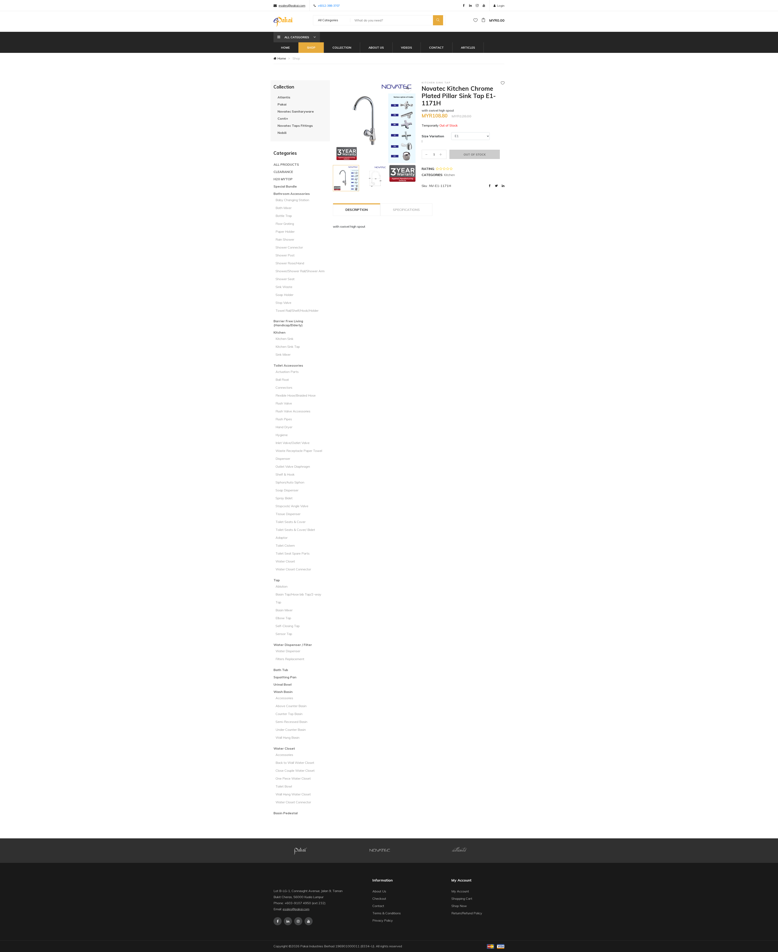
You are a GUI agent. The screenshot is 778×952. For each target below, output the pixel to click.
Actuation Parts (287, 372)
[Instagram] (477, 6)
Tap (277, 580)
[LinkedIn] (470, 6)
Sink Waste (284, 287)
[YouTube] (483, 6)
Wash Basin (283, 692)
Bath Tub (281, 670)
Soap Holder (284, 295)
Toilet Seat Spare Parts (293, 553)
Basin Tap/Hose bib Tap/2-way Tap (298, 598)
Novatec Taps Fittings (295, 126)
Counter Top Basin (289, 714)
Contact (436, 47)
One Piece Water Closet (293, 778)
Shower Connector (289, 247)
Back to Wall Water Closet (295, 763)
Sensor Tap (284, 634)
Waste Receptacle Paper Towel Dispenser (299, 455)
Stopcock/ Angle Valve (292, 506)
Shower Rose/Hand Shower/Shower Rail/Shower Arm (300, 267)
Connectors (284, 387)
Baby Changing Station (292, 200)
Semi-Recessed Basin (291, 722)
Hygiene (282, 435)
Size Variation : (433, 138)
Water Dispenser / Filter (293, 645)
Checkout (379, 899)
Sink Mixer (283, 354)
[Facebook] (463, 6)
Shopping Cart (461, 899)
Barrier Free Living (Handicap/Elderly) (288, 323)
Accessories (284, 698)
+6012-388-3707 (329, 5)
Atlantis (284, 97)
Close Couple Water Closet (295, 770)
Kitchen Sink (284, 339)
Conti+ (283, 118)
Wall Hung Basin (287, 737)
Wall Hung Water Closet (293, 794)
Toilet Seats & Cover (291, 522)
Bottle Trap (284, 216)
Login (500, 5)
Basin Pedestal (286, 813)
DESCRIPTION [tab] (356, 210)
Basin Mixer (284, 610)
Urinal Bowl (283, 684)
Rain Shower (285, 239)
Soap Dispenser (287, 490)
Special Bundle (285, 186)
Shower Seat (285, 279)
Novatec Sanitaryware (296, 111)
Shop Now (459, 906)
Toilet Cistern (285, 545)
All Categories (328, 20)
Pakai (282, 104)
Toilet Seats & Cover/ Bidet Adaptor (295, 534)
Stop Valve (283, 303)
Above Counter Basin (291, 706)
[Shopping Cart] (483, 20)
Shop (311, 47)
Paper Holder (285, 231)
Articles (468, 47)
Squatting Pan (285, 677)
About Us (376, 47)
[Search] (438, 20)
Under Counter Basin (291, 730)
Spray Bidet (284, 498)
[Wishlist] (475, 20)
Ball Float (282, 380)
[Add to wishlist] (502, 83)
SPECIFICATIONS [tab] (406, 210)
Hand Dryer (284, 427)
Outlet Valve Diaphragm (293, 466)
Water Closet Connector (293, 569)
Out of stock (475, 154)
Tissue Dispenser (288, 514)
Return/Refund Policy (466, 913)
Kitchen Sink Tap (288, 347)
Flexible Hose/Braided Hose (296, 395)
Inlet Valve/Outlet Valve (293, 443)
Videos (406, 47)
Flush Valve (284, 403)
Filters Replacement (290, 659)
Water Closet (285, 561)
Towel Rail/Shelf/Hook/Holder (297, 310)
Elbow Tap (283, 618)
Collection (341, 47)
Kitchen (279, 332)
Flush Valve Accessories (293, 411)
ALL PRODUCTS (286, 164)
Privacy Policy (382, 920)
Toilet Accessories (288, 365)
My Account (460, 891)
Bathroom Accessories (292, 194)
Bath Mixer (284, 208)
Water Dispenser (288, 651)
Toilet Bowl (284, 786)
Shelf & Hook (285, 474)
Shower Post (285, 255)
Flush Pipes (284, 419)
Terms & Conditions (386, 913)
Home (285, 47)
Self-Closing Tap (288, 626)
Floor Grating (285, 224)
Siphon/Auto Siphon (290, 482)
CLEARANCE (283, 172)
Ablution (281, 586)
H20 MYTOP (283, 179)
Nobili (282, 133)
